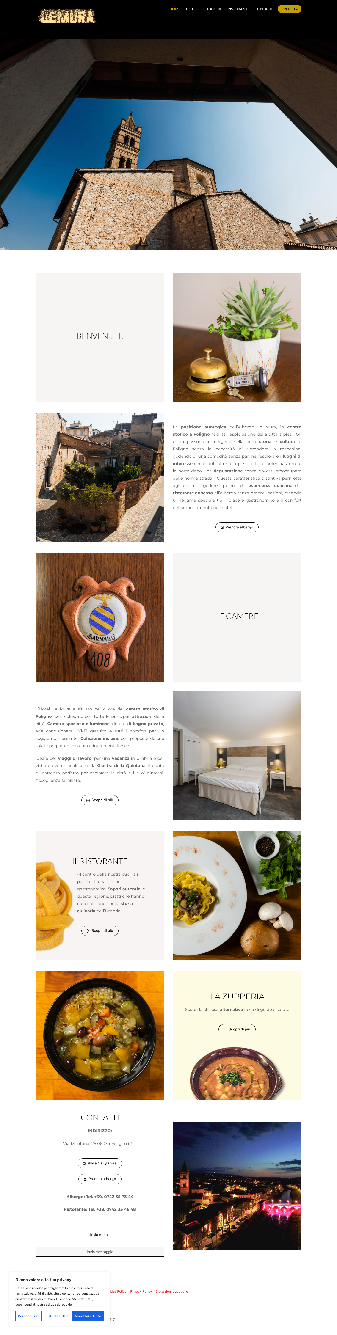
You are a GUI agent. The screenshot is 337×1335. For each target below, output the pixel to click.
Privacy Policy (141, 1291)
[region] (59, 1299)
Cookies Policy (115, 1291)
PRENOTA (289, 9)
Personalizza (29, 1316)
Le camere (212, 9)
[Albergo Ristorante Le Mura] (68, 25)
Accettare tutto (88, 1316)
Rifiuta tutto (57, 1316)
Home (175, 9)
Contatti (263, 9)
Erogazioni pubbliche (171, 1291)
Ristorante (238, 9)
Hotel (191, 9)
